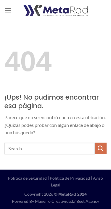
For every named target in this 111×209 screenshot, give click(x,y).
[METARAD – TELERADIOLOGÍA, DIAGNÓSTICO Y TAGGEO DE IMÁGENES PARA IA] (55, 10)
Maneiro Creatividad (54, 201)
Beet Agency (87, 201)
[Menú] (8, 10)
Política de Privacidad (70, 178)
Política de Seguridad (27, 178)
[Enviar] (101, 148)
